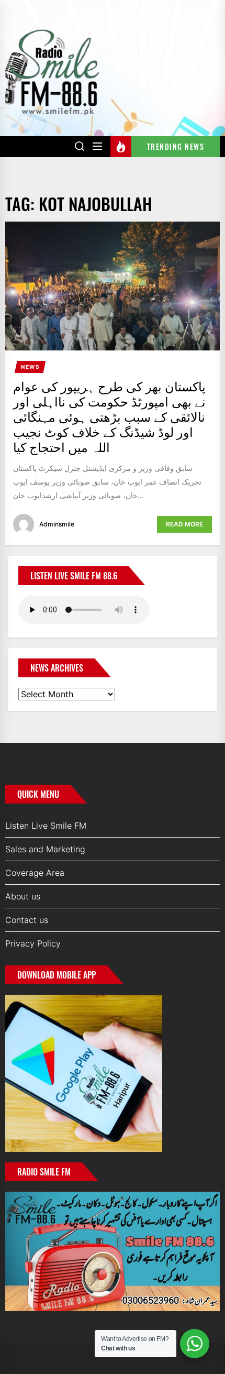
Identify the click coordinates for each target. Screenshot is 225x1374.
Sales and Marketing (45, 849)
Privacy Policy (33, 943)
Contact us (26, 920)
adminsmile (56, 524)
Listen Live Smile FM (45, 825)
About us (22, 896)
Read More (184, 524)
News (30, 367)
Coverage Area (34, 872)
